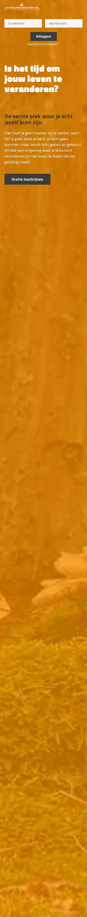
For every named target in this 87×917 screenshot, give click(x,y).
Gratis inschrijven (27, 179)
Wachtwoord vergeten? (43, 44)
